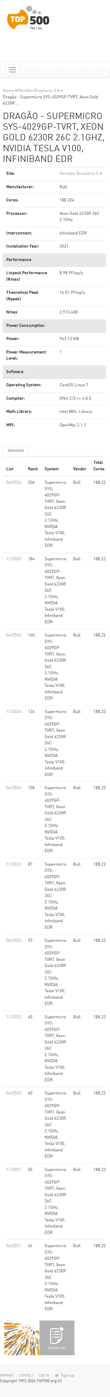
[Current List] (56, 1338)
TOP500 (21, 1338)
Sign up (67, 1375)
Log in (44, 1375)
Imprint (7, 1375)
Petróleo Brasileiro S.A (38, 91)
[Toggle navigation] (13, 69)
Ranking (16, 451)
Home (8, 91)
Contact (26, 1375)
